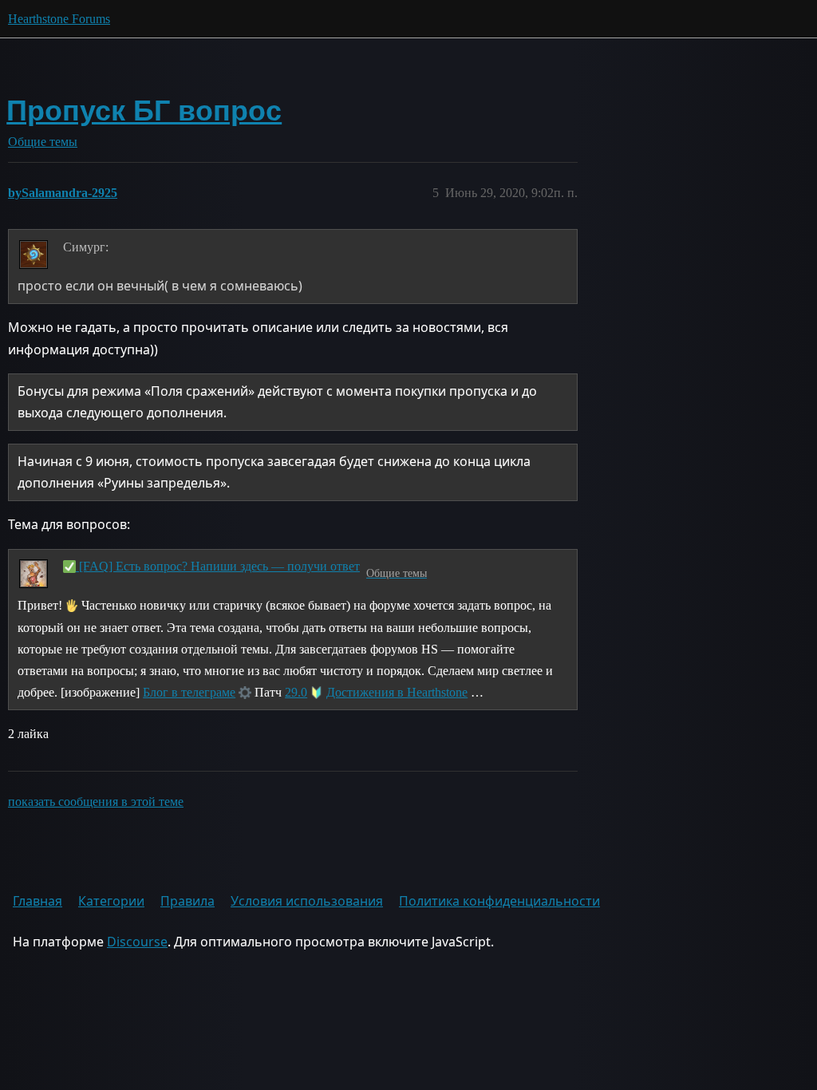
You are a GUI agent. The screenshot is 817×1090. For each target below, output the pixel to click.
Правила (187, 901)
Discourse (137, 941)
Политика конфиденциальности (499, 901)
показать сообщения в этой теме (96, 801)
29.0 (296, 692)
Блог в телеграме (189, 692)
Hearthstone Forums (59, 19)
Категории (111, 901)
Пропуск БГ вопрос (144, 110)
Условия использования (307, 901)
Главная (37, 901)
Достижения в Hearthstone (397, 692)
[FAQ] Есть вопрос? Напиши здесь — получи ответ (218, 566)
